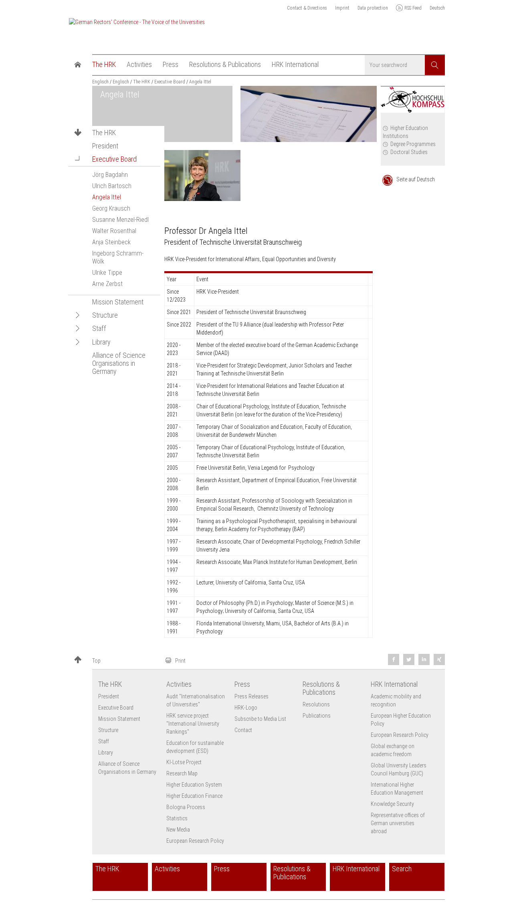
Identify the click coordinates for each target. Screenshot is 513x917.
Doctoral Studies (409, 152)
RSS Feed (413, 8)
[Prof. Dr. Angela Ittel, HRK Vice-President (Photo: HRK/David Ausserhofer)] (202, 175)
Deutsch (437, 8)
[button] (77, 159)
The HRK (104, 133)
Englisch (100, 82)
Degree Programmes (413, 144)
